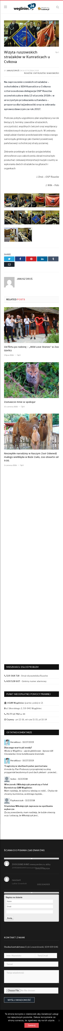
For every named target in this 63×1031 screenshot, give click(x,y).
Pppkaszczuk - (22, 800)
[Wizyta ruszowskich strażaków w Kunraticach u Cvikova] (31, 33)
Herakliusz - (22, 742)
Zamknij (31, 1025)
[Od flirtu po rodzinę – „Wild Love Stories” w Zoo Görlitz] (31, 325)
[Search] (57, 7)
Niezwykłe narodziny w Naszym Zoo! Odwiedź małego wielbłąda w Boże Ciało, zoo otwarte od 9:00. (31, 457)
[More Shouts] (31, 893)
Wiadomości (53, 73)
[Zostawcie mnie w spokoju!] (31, 380)
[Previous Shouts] (31, 858)
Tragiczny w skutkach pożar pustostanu (25, 766)
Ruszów (28, 73)
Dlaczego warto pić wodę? (18, 747)
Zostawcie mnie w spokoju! (19, 401)
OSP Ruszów (39, 73)
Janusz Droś (13, 70)
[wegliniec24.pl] (31, 6)
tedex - (19, 779)
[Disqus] (31, 522)
